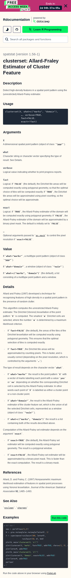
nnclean (9, 508)
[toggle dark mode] (7, 29)
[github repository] (17, 29)
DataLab (51, 573)
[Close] (65, 6)
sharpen (22, 508)
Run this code (59, 518)
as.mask (40, 235)
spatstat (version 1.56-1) (21, 54)
